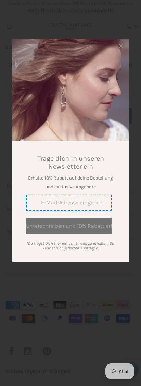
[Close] (121, 46)
